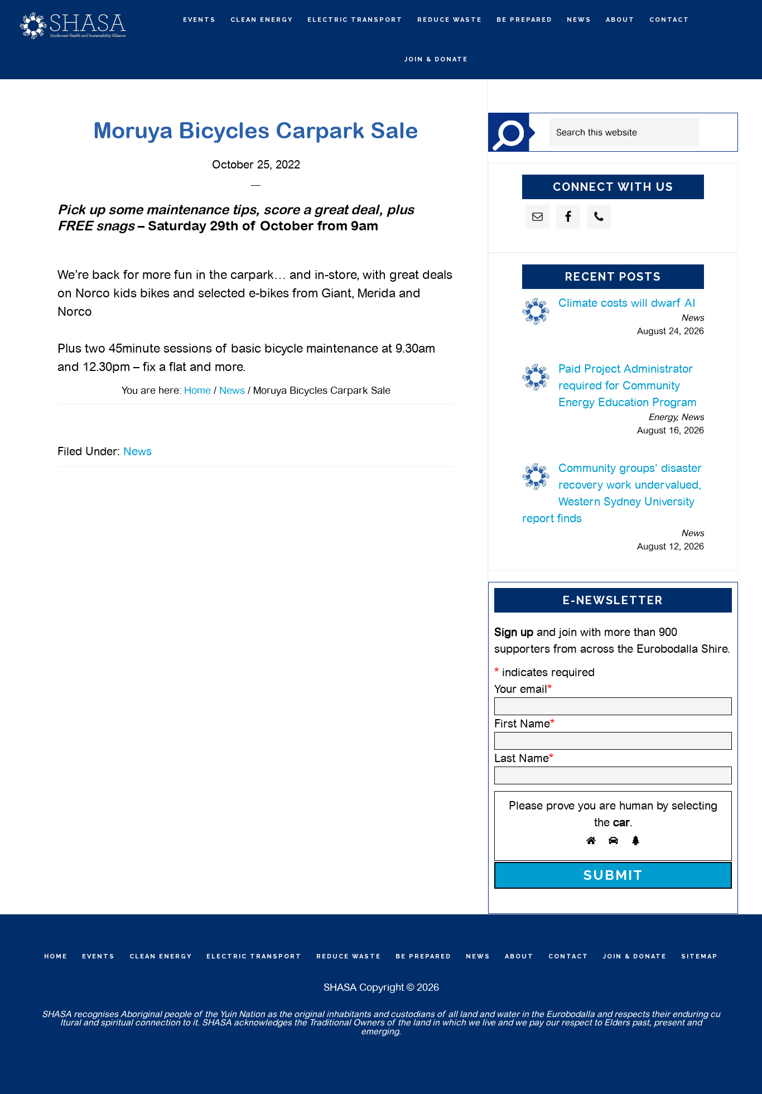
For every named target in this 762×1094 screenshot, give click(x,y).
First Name (524, 723)
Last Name (523, 758)
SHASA (72, 25)
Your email (523, 689)
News (137, 451)
